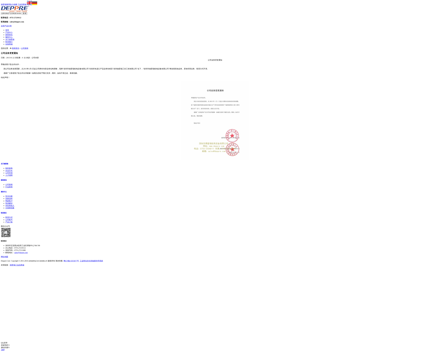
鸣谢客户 (9, 201)
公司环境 (9, 173)
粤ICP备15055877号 (71, 261)
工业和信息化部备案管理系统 (91, 261)
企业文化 (9, 171)
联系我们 (9, 42)
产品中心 (9, 32)
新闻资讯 (9, 35)
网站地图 (4, 257)
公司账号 (9, 220)
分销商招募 (9, 208)
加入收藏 (13, 4)
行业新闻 (9, 187)
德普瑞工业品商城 (17, 265)
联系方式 (9, 217)
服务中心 (9, 37)
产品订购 (9, 222)
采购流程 (9, 198)
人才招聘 (9, 175)
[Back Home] (11, 48)
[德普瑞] (15, 11)
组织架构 (9, 168)
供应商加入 (9, 206)
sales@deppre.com (21, 253)
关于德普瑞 (9, 39)
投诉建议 (9, 203)
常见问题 (9, 196)
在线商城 (9, 44)
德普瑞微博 (5, 4)
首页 (7, 30)
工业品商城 (21, 4)
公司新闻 (24, 48)
